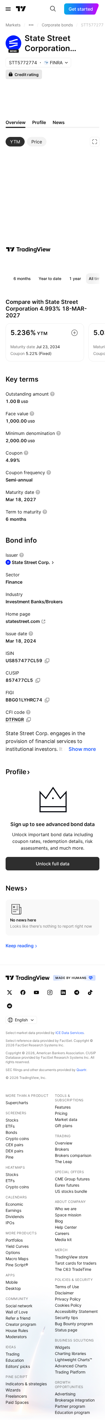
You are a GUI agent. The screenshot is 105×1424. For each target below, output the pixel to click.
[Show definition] (52, 393)
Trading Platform (70, 1372)
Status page (66, 1329)
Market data (66, 1119)
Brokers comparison (73, 1155)
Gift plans (63, 1125)
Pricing (61, 1113)
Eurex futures (67, 1185)
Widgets (62, 1347)
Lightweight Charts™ (73, 1359)
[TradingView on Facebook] (23, 992)
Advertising (65, 1393)
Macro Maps (17, 1258)
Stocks (12, 1120)
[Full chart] (94, 141)
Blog (59, 1221)
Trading (13, 1354)
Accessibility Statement (76, 1311)
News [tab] (59, 122)
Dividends (15, 1216)
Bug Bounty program (74, 1323)
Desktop (13, 1288)
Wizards (13, 1390)
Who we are (65, 1208)
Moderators (16, 1336)
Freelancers (16, 1396)
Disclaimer (64, 1292)
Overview (63, 1143)
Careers (62, 1233)
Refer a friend (18, 1318)
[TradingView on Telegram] (77, 992)
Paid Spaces (17, 1402)
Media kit (63, 1239)
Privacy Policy (68, 1299)
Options (13, 1252)
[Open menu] (8, 9)
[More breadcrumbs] (31, 24)
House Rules (17, 1330)
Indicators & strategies (26, 1383)
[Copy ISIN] (47, 660)
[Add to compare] (74, 333)
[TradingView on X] (9, 992)
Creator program (21, 1324)
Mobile (12, 1282)
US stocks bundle (71, 1191)
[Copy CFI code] (28, 719)
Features (63, 1107)
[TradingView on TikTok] (90, 992)
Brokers (62, 1149)
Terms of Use (67, 1286)
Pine (9, 1157)
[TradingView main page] (21, 9)
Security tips (66, 1317)
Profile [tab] (39, 122)
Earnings (13, 1210)
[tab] (15, 141)
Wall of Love (17, 1312)
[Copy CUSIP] (37, 680)
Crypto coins (17, 1138)
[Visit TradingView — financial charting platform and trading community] (28, 249)
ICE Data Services (69, 1033)
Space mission (68, 1214)
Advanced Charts (71, 1365)
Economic (14, 1204)
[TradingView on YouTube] (36, 992)
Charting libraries (70, 1353)
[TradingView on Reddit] (9, 1006)
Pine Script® (17, 1264)
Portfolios (14, 1240)
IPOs (10, 1222)
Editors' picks (18, 1366)
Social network (19, 1305)
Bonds (11, 1132)
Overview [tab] (15, 122)
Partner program (70, 1406)
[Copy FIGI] (47, 700)
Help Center (66, 1227)
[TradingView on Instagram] (50, 992)
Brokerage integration (75, 1400)
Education (15, 1360)
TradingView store (71, 1257)
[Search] (53, 9)
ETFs (10, 1126)
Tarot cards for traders (75, 1263)
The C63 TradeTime (73, 1269)
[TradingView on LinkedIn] (63, 992)
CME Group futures (72, 1179)
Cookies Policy (68, 1305)
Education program (72, 1412)
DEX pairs (14, 1150)
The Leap (63, 1161)
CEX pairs (14, 1144)
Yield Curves (17, 1246)
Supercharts (17, 1102)
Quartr (81, 1070)
